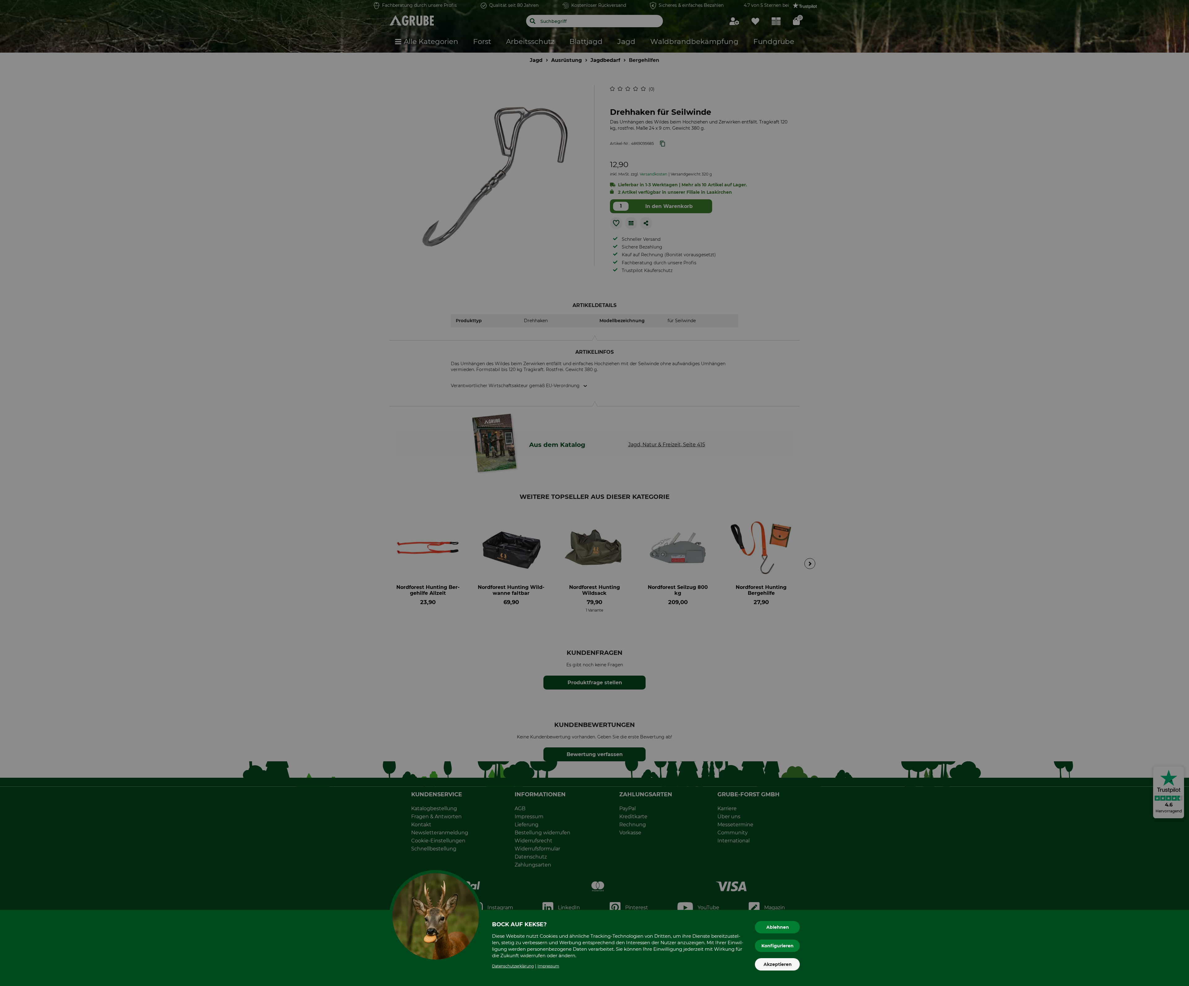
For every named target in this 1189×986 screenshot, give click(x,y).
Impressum (548, 966)
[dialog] (594, 493)
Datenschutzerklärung (513, 966)
